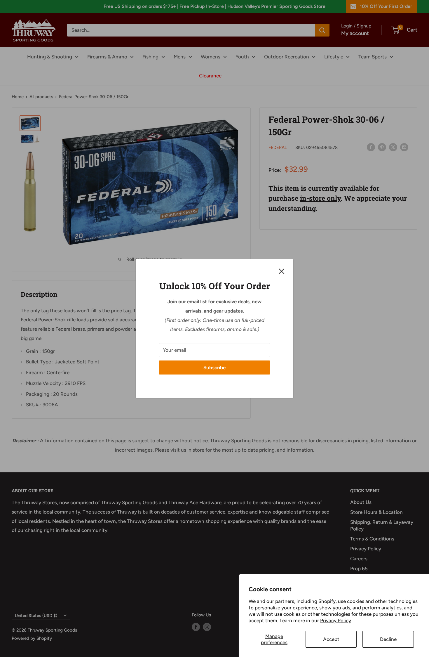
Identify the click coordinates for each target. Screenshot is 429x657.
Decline (388, 639)
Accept (331, 639)
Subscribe (214, 367)
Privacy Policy (335, 620)
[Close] (282, 270)
